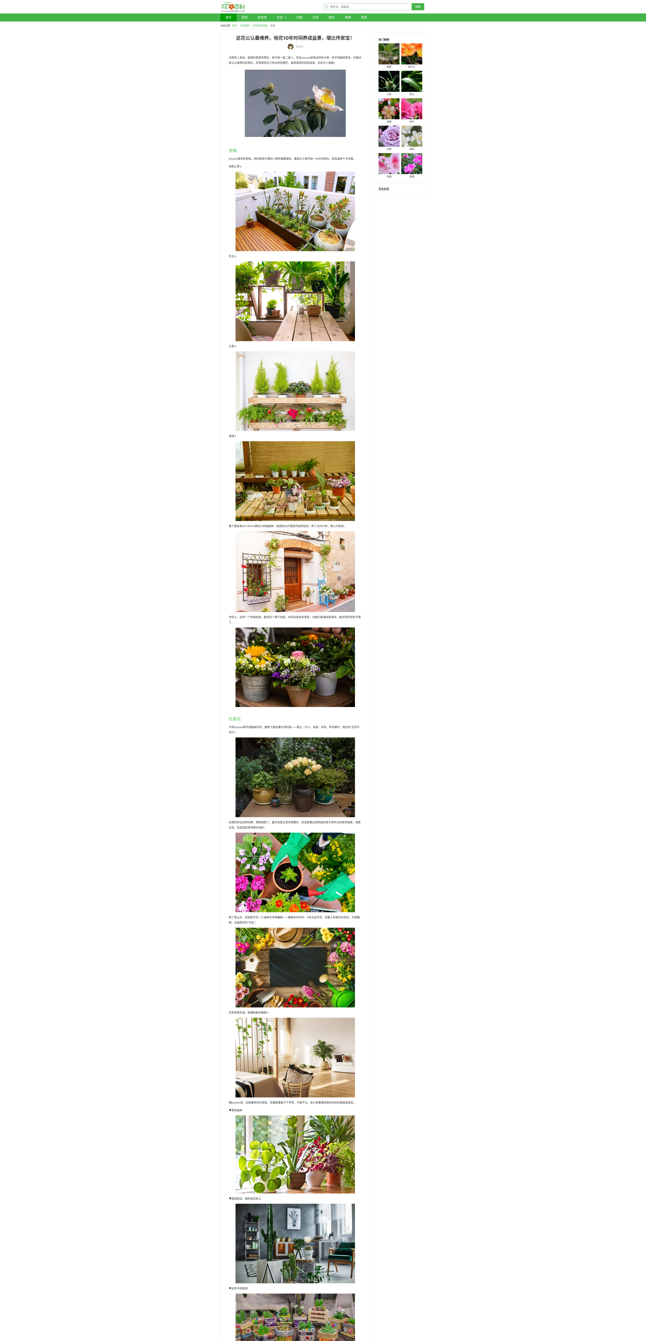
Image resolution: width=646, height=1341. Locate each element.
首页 (234, 25)
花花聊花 (245, 25)
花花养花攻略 (260, 25)
